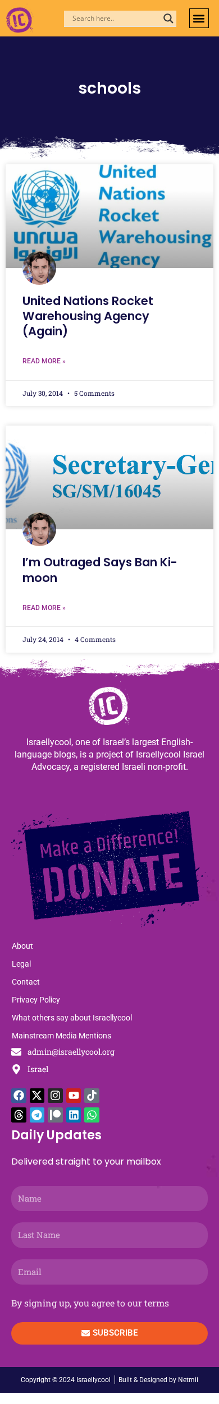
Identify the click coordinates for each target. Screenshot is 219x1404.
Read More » (44, 361)
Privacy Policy (36, 999)
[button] (199, 18)
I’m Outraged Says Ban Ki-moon (99, 569)
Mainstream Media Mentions (61, 1035)
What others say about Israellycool (72, 1017)
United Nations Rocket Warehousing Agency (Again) (87, 316)
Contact (26, 981)
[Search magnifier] (168, 18)
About (22, 945)
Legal (21, 963)
